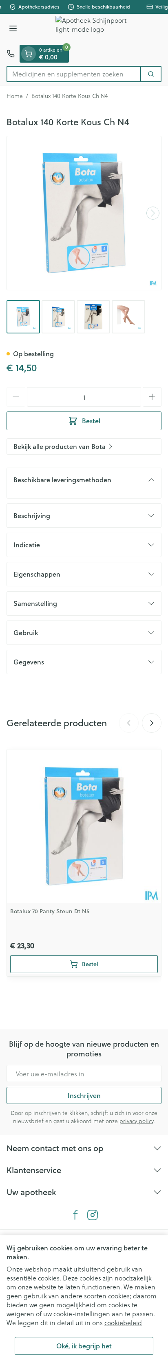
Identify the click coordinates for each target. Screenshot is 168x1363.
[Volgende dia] (151, 723)
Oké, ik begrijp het (84, 1345)
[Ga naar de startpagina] (92, 29)
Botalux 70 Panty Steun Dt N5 (49, 911)
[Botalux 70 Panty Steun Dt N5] (84, 826)
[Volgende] (152, 213)
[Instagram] (92, 1215)
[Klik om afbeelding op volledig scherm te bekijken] (84, 213)
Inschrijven (84, 1095)
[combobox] (74, 74)
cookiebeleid (123, 1322)
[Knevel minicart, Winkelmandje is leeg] (28, 53)
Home (15, 96)
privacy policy (136, 1121)
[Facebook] (75, 1215)
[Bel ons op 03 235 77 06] (11, 54)
